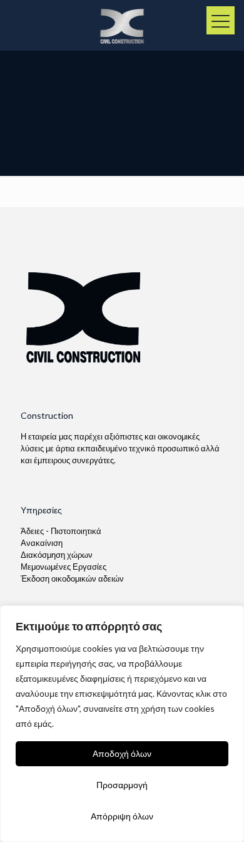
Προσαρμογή (122, 784)
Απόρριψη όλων (122, 816)
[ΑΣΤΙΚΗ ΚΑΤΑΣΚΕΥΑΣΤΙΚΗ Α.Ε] (122, 25)
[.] (220, 20)
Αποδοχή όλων (122, 753)
